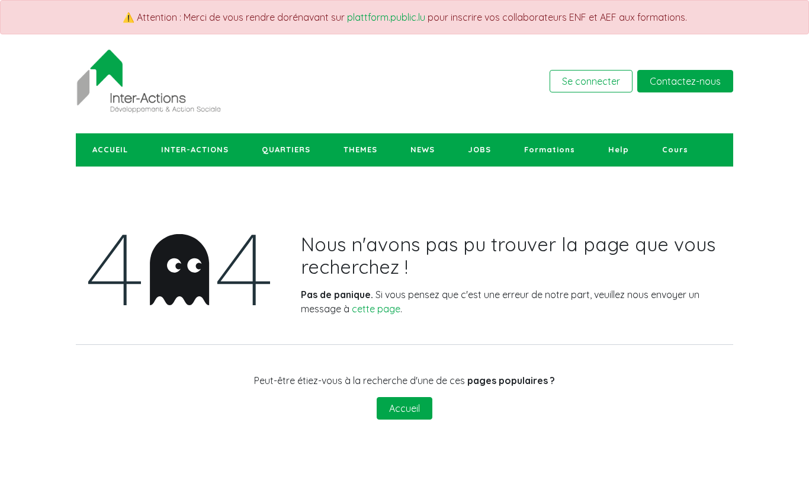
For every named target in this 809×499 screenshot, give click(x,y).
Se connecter (591, 81)
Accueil (404, 408)
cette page (376, 309)
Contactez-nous (685, 81)
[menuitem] (110, 150)
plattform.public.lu (386, 17)
